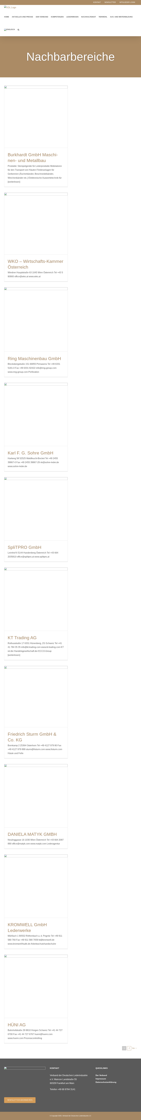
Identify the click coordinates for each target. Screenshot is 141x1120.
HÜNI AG (17, 1024)
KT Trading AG (22, 637)
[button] (18, 29)
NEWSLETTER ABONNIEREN (19, 1100)
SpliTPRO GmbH (24, 547)
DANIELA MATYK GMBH (32, 834)
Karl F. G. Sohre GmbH (30, 452)
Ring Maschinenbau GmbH (34, 358)
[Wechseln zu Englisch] (9, 29)
